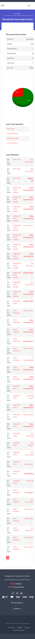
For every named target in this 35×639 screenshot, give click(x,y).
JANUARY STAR (12, 138)
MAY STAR (10, 129)
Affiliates (19, 627)
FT (2, 5)
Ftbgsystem (26, 623)
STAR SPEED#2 (12, 134)
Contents (17, 609)
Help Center (11, 627)
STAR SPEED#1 (12, 143)
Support (27, 627)
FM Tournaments (17, 603)
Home (18, 13)
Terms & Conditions (18, 630)
